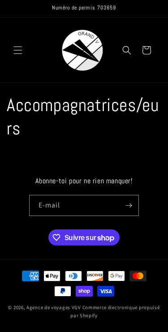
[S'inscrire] (128, 205)
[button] (18, 50)
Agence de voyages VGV (53, 307)
